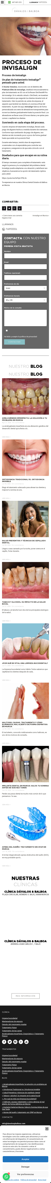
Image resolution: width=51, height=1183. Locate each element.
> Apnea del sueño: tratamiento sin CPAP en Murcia (22, 1112)
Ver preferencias (25, 1174)
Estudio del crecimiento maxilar (14, 1024)
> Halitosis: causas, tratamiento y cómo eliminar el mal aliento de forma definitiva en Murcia (23, 1103)
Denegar (25, 1167)
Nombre (7, 251)
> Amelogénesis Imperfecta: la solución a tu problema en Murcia (24, 1085)
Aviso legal (42, 1180)
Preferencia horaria (12, 296)
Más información (25, 996)
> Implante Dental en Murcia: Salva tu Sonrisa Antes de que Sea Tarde (25, 1108)
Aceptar (25, 1159)
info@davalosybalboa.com (13, 1123)
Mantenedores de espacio (12, 1021)
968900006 (42, 2)
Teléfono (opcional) (12, 273)
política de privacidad (28, 337)
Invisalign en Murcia (40, 216)
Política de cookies (12, 1180)
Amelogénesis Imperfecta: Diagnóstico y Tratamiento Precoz (23, 1035)
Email (6, 262)
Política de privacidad (29, 1180)
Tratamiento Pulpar (9, 1028)
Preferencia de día (11, 284)
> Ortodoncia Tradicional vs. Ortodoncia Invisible (21, 1089)
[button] (47, 1128)
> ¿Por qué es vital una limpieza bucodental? (19, 1099)
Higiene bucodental (9, 1018)
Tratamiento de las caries (12, 1031)
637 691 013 (16, 2)
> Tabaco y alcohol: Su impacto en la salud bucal (21, 1096)
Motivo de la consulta (12, 308)
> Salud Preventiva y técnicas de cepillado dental (21, 1093)
